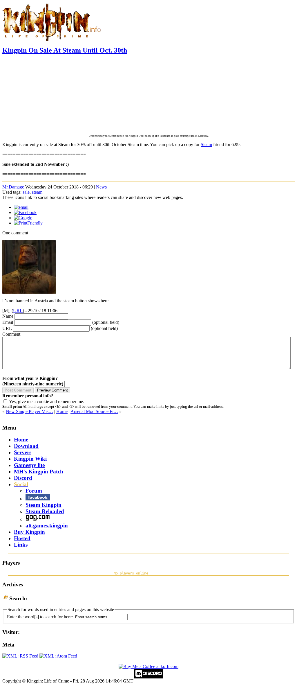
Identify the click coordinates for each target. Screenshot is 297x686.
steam (37, 192)
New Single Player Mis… (29, 411)
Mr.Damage (13, 186)
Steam (206, 144)
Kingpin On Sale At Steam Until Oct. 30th (64, 50)
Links (21, 545)
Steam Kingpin (43, 505)
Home (62, 411)
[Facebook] (25, 212)
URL (18, 310)
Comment (11, 334)
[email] (21, 207)
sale (26, 192)
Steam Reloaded (45, 511)
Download (26, 446)
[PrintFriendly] (28, 222)
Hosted (22, 538)
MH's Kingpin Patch (38, 471)
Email (7, 322)
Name (7, 316)
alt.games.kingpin (47, 525)
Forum (34, 491)
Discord (23, 478)
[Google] (23, 217)
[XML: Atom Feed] (58, 655)
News (101, 186)
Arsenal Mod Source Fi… (94, 411)
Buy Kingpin (29, 532)
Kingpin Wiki (30, 459)
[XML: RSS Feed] (20, 655)
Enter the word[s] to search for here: (40, 616)
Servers (22, 452)
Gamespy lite (29, 465)
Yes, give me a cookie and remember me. (46, 401)
